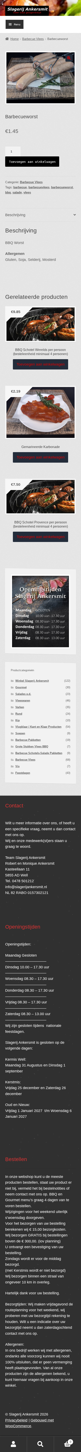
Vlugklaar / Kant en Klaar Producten (38, 726)
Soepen (20, 733)
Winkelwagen (62, 1440)
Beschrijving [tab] (15, 215)
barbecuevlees (38, 187)
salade (17, 192)
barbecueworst (62, 187)
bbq (8, 192)
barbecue (20, 187)
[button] (69, 58)
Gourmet (21, 687)
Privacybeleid (16, 1420)
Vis (17, 766)
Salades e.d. (23, 694)
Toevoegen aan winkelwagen (32, 161)
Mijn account (13, 1444)
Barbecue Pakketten (28, 739)
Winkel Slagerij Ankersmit (32, 680)
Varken (19, 707)
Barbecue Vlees (33, 39)
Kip (17, 720)
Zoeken (40, 1444)
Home (14, 39)
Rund (18, 713)
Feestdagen (22, 772)
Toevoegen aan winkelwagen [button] (41, 364)
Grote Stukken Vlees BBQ (31, 746)
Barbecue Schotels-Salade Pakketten (38, 753)
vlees (27, 192)
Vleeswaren (22, 700)
